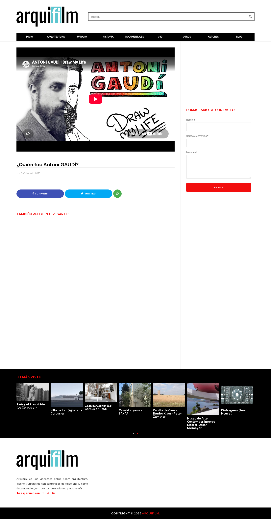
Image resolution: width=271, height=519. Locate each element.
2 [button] (137, 435)
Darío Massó (26, 173)
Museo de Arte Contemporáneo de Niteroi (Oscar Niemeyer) (201, 423)
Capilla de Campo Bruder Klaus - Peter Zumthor (167, 413)
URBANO (82, 36)
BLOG (239, 36)
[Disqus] (95, 294)
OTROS (187, 36)
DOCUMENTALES (134, 36)
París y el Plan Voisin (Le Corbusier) (30, 406)
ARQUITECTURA (56, 36)
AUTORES (213, 36)
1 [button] (134, 435)
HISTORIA (108, 36)
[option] (33, 396)
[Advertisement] (222, 75)
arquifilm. (151, 513)
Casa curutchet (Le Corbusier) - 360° (98, 407)
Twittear (90, 193)
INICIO (29, 36)
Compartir (41, 193)
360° (160, 36)
